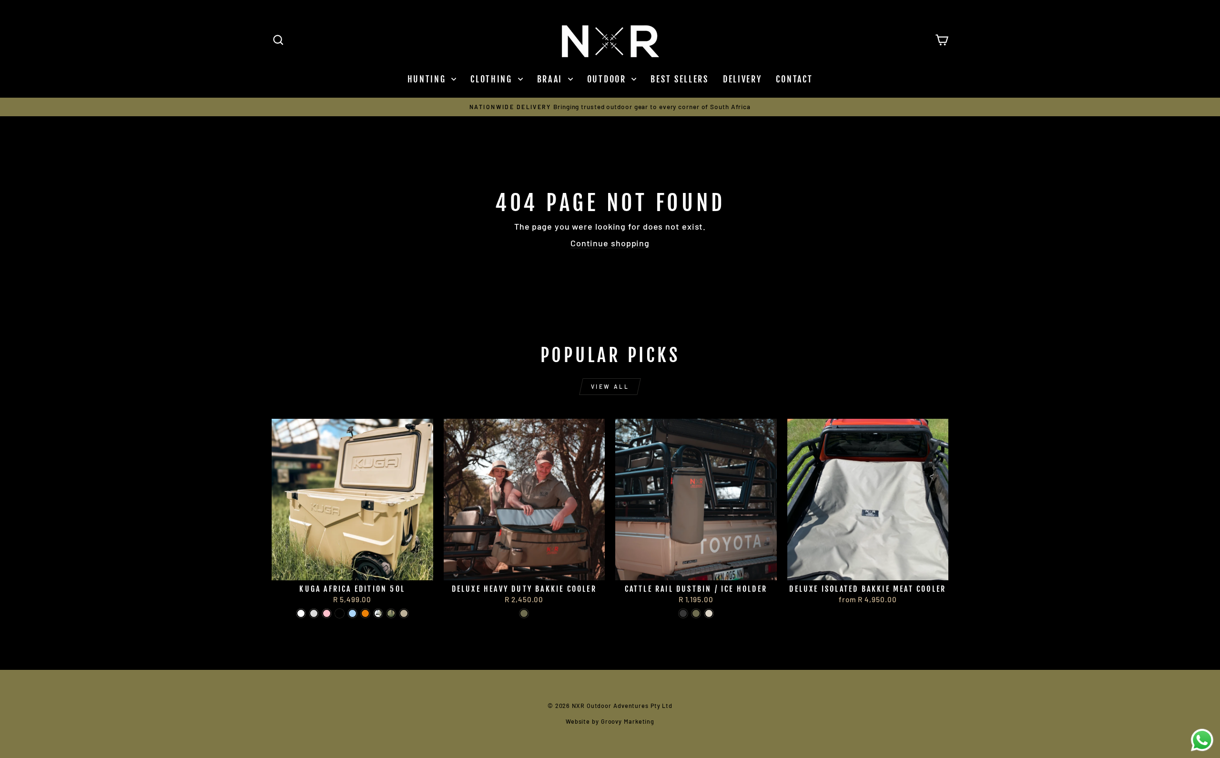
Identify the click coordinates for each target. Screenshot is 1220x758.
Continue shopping (610, 243)
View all (610, 386)
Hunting (428, 79)
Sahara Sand (403, 613)
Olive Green (524, 613)
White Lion (300, 613)
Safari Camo (391, 613)
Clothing (492, 79)
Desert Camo (378, 613)
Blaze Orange (365, 613)
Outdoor (608, 79)
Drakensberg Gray (313, 613)
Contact (794, 79)
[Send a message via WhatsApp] (1202, 740)
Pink (326, 613)
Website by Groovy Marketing (610, 721)
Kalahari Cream (708, 613)
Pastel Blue (352, 613)
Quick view (352, 568)
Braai (551, 79)
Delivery (742, 79)
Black (683, 613)
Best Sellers (679, 79)
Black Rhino (339, 613)
